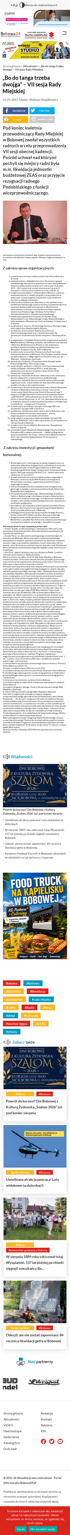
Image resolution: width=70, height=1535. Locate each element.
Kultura (20, 1094)
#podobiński (14, 999)
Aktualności (30, 66)
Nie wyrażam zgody (43, 1529)
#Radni (29, 1007)
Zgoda (21, 1529)
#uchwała (31, 1015)
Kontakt (46, 1419)
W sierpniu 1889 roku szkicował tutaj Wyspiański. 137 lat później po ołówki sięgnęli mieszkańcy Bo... (35, 1262)
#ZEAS (41, 1023)
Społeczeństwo (20, 1172)
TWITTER (44, 110)
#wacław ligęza (16, 1023)
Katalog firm (12, 1443)
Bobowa (11, 983)
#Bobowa (32, 983)
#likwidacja (37, 991)
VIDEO (8, 1425)
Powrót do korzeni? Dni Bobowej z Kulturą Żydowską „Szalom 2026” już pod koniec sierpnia (34, 1107)
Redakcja (47, 1413)
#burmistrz (13, 991)
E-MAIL (17, 119)
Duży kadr (10, 1449)
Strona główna (11, 66)
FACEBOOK (19, 110)
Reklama (46, 1425)
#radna (11, 1007)
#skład (10, 1015)
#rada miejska (41, 999)
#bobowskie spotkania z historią (28, 1250)
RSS (43, 1431)
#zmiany (11, 1032)
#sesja (47, 1007)
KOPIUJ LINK (45, 119)
